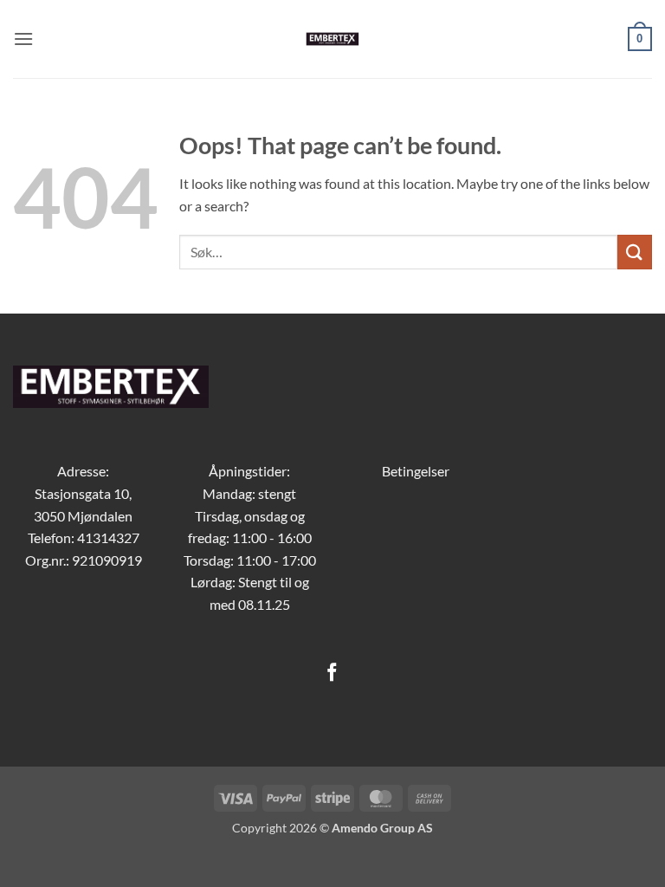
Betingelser (415, 471)
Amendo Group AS (382, 827)
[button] (23, 38)
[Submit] (634, 252)
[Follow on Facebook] (332, 673)
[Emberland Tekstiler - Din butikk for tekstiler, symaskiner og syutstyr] (333, 39)
